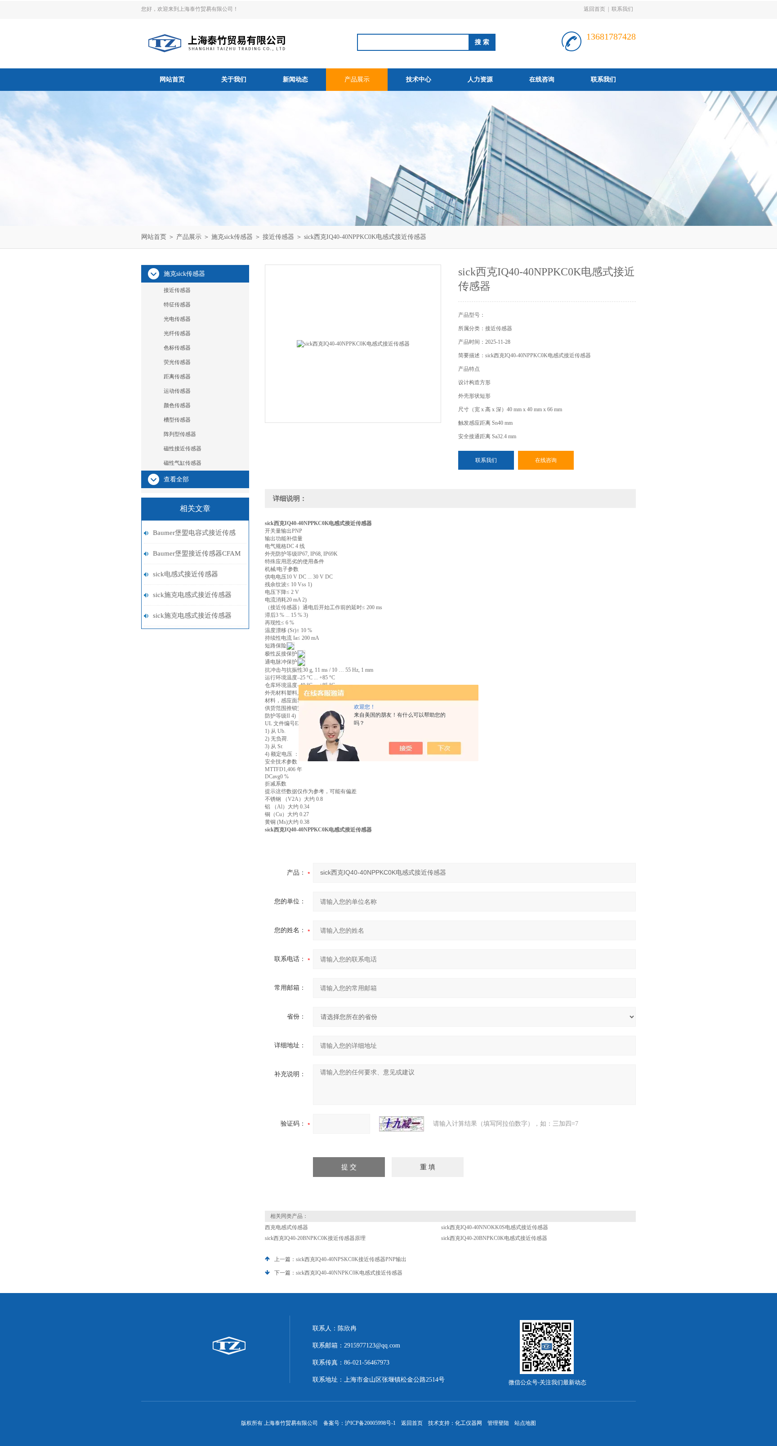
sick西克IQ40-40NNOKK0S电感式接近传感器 (494, 1227)
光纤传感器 (177, 333)
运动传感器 (177, 391)
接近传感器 (278, 237)
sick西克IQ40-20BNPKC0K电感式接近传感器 (494, 1238)
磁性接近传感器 (182, 448)
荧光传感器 (177, 362)
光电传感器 (177, 319)
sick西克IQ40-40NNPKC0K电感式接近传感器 (349, 1273)
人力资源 (480, 79)
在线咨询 (541, 79)
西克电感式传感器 (286, 1227)
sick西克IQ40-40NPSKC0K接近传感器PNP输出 (351, 1259)
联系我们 (622, 9)
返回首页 (594, 9)
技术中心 (418, 79)
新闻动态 (295, 79)
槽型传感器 (177, 420)
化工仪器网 (468, 1423)
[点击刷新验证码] (401, 1124)
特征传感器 (177, 304)
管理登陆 (498, 1423)
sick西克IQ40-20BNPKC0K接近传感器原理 (315, 1238)
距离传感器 (177, 376)
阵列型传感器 (180, 434)
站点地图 (525, 1423)
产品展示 (357, 79)
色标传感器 (177, 348)
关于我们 (233, 79)
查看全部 (176, 479)
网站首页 (172, 79)
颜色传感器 (177, 405)
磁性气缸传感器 (182, 463)
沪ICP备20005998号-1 (370, 1423)
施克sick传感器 (232, 237)
